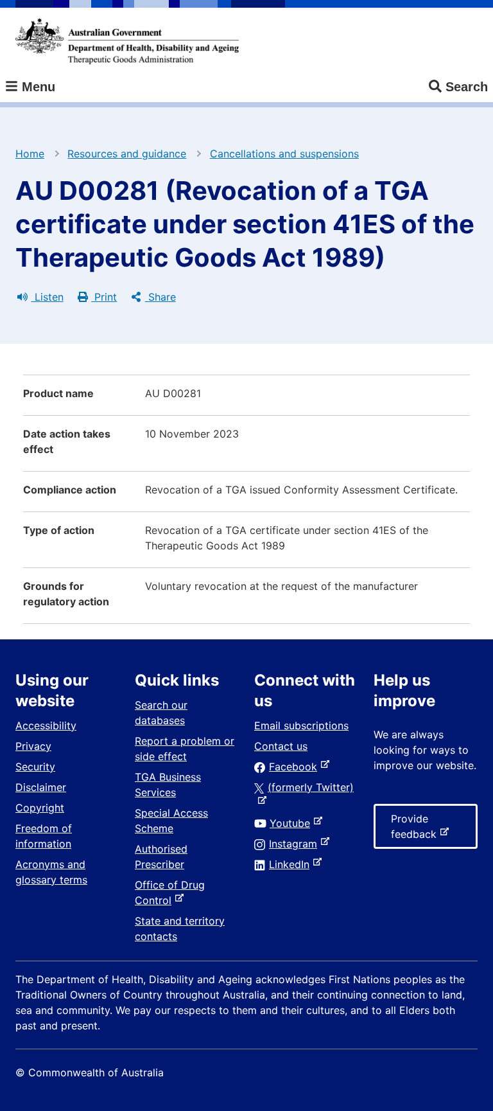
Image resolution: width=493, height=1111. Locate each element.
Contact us (280, 746)
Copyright (39, 807)
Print (104, 296)
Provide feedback (416, 830)
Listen (47, 296)
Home (29, 153)
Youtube (292, 823)
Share (160, 296)
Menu (36, 87)
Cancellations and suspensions (284, 153)
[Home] (127, 41)
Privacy (33, 746)
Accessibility (45, 725)
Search (466, 87)
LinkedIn (292, 864)
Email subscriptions (301, 725)
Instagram (295, 843)
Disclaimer (40, 787)
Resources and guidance (126, 153)
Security (35, 766)
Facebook (295, 766)
